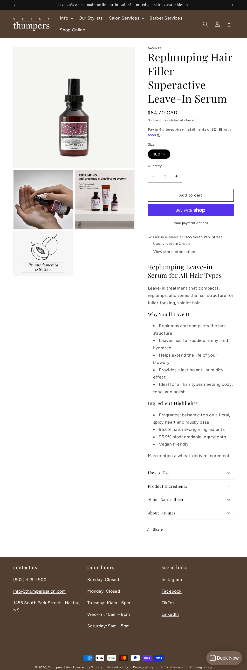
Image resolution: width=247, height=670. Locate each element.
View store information (174, 251)
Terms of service (171, 667)
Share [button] (158, 529)
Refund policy (117, 667)
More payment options (190, 223)
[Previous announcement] (14, 5)
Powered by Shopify (87, 667)
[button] (66, 18)
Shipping (155, 120)
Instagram (172, 579)
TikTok (168, 602)
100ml (159, 154)
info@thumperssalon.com (39, 591)
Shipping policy (200, 667)
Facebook (172, 591)
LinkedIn (170, 614)
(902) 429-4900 (29, 579)
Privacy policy (143, 667)
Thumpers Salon (60, 667)
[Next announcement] (232, 5)
